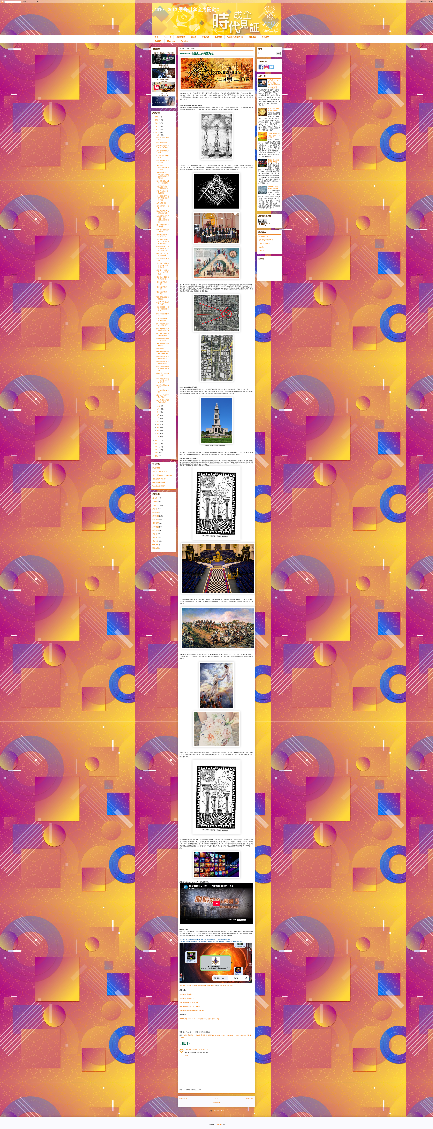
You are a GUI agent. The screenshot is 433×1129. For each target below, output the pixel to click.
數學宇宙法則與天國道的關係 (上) (162, 357)
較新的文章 (183, 1098)
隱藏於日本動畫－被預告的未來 (274, 161)
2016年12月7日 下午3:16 (200, 1049)
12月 (159, 135)
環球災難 (218, 37)
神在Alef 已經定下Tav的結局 (162, 396)
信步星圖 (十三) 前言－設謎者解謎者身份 (162, 198)
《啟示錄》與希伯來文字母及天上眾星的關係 (162, 241)
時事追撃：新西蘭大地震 (162, 374)
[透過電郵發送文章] (196, 1032)
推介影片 (155, 541)
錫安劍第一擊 (161, 203)
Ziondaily (261, 250)
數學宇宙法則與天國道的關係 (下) (162, 362)
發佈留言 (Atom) (219, 1111)
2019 (157, 123)
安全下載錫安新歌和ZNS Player (162, 352)
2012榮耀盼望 (188, 1035)
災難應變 (265, 37)
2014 (157, 443)
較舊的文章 (249, 1098)
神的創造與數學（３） (161, 283)
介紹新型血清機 (161, 142)
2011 (157, 453)
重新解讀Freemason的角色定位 (190, 1002)
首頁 (156, 37)
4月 (158, 427)
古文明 (154, 537)
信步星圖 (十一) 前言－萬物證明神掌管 (162, 309)
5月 (158, 424)
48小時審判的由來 (158, 482)
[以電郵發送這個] (200, 1032)
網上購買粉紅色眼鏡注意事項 (162, 325)
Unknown (188, 1049)
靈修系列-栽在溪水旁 (265, 240)
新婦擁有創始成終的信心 (162, 231)
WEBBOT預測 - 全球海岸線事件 (273, 187)
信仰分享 (155, 512)
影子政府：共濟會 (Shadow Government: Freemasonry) (198, 985)
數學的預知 (160, 348)
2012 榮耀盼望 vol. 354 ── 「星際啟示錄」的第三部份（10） (200, 1019)
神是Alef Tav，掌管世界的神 (162, 254)
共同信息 (197, 1035)
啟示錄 (193, 37)
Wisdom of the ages (226, 985)
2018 (157, 126)
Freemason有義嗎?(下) (187, 998)
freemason (230, 1035)
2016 (157, 132)
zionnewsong (263, 236)
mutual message (240, 1035)
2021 (157, 117)
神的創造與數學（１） (161, 293)
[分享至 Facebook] (207, 1032)
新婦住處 (211, 1035)
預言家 (154, 534)
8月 (158, 415)
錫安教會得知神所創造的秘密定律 (162, 330)
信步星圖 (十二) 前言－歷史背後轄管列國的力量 (162, 248)
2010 (157, 456)
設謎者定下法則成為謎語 (162, 161)
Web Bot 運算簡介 (158, 486)
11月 (158, 406)
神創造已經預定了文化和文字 (162, 236)
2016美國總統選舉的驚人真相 (162, 401)
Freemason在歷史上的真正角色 (162, 339)
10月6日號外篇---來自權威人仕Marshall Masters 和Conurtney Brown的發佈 (274, 84)
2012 (157, 450)
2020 (157, 120)
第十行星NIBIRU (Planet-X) (162, 475)
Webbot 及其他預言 (235, 37)
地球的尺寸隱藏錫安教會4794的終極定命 (162, 265)
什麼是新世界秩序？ (159, 479)
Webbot (155, 502)
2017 (157, 129)
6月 (158, 421)
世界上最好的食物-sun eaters (273, 109)
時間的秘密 (156, 468)
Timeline (184, 41)
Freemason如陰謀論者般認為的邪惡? (192, 1010)
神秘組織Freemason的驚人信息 (162, 167)
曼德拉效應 (180, 37)
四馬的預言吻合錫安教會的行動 (162, 212)
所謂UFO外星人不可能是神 (162, 303)
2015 (157, 440)
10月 (159, 409)
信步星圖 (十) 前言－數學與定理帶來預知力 (162, 380)
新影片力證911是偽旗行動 (162, 192)
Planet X (167, 37)
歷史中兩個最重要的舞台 (162, 226)
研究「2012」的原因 (159, 472)
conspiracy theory (220, 1035)
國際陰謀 (252, 37)
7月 (158, 418)
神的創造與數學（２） (161, 288)
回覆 (186, 1055)
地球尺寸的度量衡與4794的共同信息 (162, 272)
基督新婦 (204, 1035)
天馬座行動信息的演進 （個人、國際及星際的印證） (162, 219)
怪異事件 (158, 41)
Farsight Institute (264, 243)
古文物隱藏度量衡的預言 (162, 298)
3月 (158, 430)
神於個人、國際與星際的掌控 (162, 278)
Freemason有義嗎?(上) (187, 994)
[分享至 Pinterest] (209, 1032)
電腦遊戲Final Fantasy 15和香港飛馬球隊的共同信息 (162, 175)
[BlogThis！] (203, 1032)
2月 (158, 433)
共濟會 (154, 509)
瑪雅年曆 (155, 548)
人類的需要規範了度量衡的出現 (162, 187)
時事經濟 (205, 37)
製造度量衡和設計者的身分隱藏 (162, 182)
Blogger (219, 1124)
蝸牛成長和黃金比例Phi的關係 (162, 334)
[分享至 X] (205, 1032)
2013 (157, 447)
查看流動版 (216, 1102)
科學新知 (155, 530)
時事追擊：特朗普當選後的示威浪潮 (162, 368)
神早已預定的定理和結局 (162, 344)
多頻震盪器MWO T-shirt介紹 (162, 319)
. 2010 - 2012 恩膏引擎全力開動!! (186, 9)
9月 (158, 412)
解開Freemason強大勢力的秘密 (190, 1006)
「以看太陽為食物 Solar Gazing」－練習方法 (274, 135)
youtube (261, 247)
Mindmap (171, 41)
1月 (158, 437)
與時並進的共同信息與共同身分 (162, 147)
